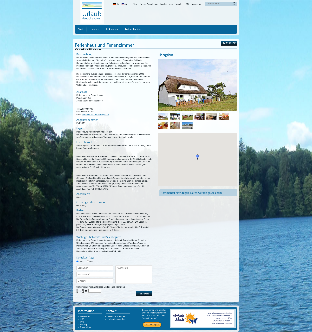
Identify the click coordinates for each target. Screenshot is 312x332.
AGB (82, 319)
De (117, 4)
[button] (197, 157)
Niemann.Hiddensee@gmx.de (95, 114)
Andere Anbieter (133, 29)
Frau (81, 262)
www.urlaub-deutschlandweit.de (220, 313)
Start (135, 4)
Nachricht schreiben (116, 316)
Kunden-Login (166, 4)
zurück (231, 43)
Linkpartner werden (116, 319)
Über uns (94, 29)
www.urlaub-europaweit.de (222, 323)
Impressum (196, 4)
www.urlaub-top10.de (224, 318)
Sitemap (83, 325)
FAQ (186, 4)
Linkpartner (112, 29)
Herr (91, 262)
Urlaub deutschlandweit (92, 12)
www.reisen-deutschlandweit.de (220, 316)
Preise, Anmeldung (148, 4)
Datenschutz (85, 327)
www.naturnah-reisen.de (222, 321)
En (125, 4)
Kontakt (178, 4)
